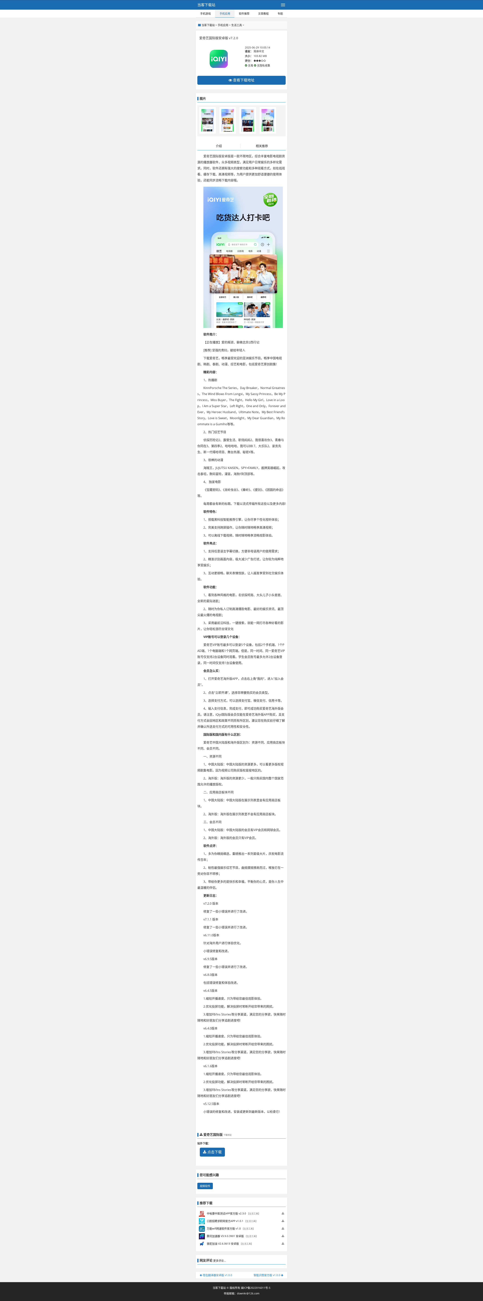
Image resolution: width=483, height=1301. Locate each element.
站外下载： (204, 1143)
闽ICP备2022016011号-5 (255, 1287)
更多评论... (219, 1260)
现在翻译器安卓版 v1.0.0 (217, 1275)
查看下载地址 (243, 80)
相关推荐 (262, 146)
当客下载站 (206, 4)
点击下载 (214, 1152)
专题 (280, 13)
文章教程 (263, 13)
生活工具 (236, 25)
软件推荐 (244, 13)
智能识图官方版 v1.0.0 (267, 1275)
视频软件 (205, 1186)
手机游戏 (205, 13)
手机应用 (225, 13)
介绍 (219, 146)
